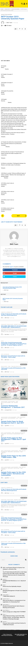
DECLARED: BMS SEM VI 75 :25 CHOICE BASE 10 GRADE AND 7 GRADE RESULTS (14, 326)
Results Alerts (10, 324)
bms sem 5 (24, 450)
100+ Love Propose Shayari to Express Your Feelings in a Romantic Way (14, 568)
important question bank (20, 432)
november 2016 (4, 451)
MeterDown (6, 354)
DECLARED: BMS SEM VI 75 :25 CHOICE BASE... (21, 635)
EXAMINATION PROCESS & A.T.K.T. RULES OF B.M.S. (14, 581)
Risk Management (16, 433)
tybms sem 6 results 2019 (16, 366)
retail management (11, 418)
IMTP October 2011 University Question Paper (13, 299)
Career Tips (3, 312)
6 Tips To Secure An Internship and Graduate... (7, 635)
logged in (11, 266)
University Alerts (17, 324)
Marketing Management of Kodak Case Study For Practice (15, 591)
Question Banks (4, 401)
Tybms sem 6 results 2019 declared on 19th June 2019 (13, 368)
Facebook (15, 270)
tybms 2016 (3, 452)
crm (12, 402)
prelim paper (22, 417)
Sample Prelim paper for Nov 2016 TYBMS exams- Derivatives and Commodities (13, 473)
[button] (22, 3)
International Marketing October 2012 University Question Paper (12, 287)
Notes (2, 354)
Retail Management (12, 417)
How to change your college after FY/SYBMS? (14, 611)
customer (16, 402)
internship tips (9, 312)
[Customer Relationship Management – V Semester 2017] (14, 389)
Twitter (15, 276)
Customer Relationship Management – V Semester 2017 (13, 406)
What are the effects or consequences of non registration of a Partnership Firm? (14, 601)
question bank (4, 418)
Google (15, 273)
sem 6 (17, 418)
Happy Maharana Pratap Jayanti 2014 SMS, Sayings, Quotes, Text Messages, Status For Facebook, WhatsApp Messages (14, 617)
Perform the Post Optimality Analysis (12, 586)
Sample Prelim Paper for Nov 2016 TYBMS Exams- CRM (13, 456)
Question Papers (6, 14)
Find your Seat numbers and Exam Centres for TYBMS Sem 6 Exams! (14, 623)
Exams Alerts (4, 324)
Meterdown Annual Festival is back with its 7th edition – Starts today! (13, 356)
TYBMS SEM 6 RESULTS (9, 596)
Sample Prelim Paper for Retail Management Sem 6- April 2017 (12, 422)
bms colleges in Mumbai (6, 402)
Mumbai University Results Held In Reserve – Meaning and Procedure (14, 606)
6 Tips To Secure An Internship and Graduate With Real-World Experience (13, 314)
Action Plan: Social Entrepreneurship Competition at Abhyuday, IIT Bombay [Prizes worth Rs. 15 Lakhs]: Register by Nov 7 (13, 344)
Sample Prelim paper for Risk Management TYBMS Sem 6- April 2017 (13, 439)
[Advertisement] (14, 45)
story (23, 324)
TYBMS (9, 366)
